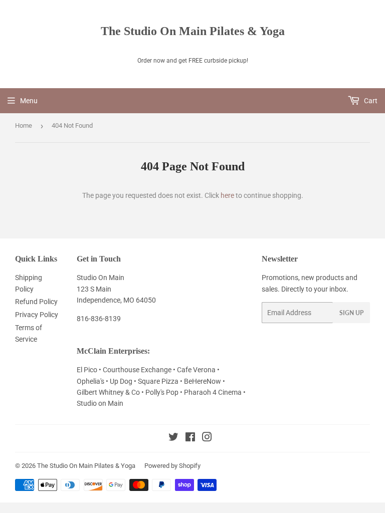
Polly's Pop (161, 392)
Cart (369, 101)
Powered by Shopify (172, 465)
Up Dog (122, 381)
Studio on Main (100, 403)
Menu (29, 101)
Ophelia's (90, 381)
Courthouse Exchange (137, 370)
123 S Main (94, 289)
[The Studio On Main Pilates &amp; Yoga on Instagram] (207, 438)
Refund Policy (36, 302)
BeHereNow (203, 381)
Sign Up (351, 313)
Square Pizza (159, 381)
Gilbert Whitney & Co (108, 392)
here (227, 195)
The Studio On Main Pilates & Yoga (193, 31)
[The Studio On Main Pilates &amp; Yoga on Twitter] (173, 438)
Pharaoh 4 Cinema (213, 392)
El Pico (88, 370)
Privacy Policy (36, 315)
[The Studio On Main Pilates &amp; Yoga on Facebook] (190, 438)
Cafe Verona (197, 370)
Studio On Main (100, 278)
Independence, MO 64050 (116, 300)
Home (23, 125)
